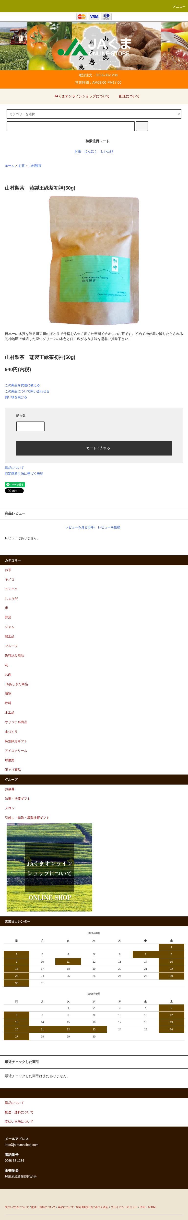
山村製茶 (35, 166)
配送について (129, 96)
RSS (142, 1207)
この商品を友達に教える (22, 385)
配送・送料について (43, 1207)
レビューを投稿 (109, 527)
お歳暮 (9, 789)
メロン (9, 808)
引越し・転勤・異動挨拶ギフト (27, 818)
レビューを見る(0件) (79, 527)
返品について (14, 467)
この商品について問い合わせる (27, 391)
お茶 (78, 151)
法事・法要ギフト (17, 798)
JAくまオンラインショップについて (82, 96)
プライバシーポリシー (124, 1207)
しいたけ (107, 151)
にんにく (90, 151)
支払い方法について (17, 1207)
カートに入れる (98, 447)
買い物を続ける (16, 397)
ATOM (151, 1207)
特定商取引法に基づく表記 (24, 473)
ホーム (9, 166)
